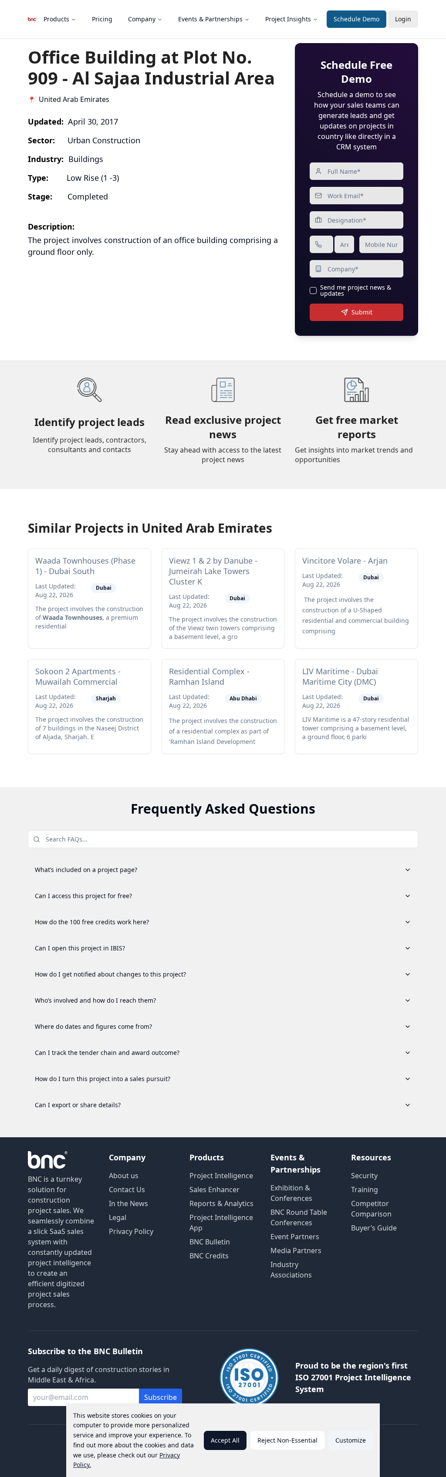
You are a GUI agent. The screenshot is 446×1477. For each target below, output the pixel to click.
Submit (361, 312)
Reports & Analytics (221, 1203)
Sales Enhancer (214, 1189)
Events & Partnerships (210, 19)
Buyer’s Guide (374, 1228)
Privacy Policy (131, 1231)
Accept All (225, 1440)
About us (124, 1175)
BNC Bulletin (209, 1242)
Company (141, 19)
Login (403, 19)
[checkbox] (313, 290)
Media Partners (295, 1250)
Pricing (102, 19)
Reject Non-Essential (287, 1440)
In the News (128, 1203)
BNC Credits (209, 1256)
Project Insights (288, 19)
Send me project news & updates (355, 290)
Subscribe (160, 1397)
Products (56, 19)
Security (364, 1175)
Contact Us (127, 1189)
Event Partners (294, 1236)
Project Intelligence (221, 1175)
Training (364, 1189)
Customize (350, 1440)
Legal (117, 1217)
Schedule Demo (356, 19)
